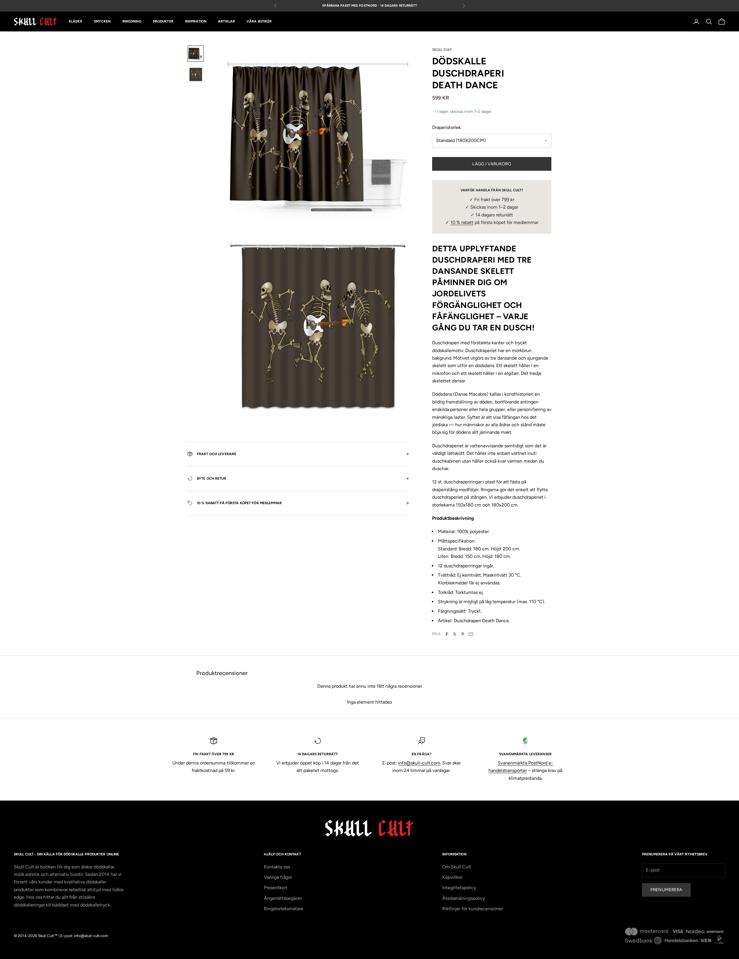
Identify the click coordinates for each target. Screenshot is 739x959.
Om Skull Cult (456, 867)
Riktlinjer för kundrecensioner (472, 908)
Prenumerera (666, 889)
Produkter (163, 22)
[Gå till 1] (196, 54)
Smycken (102, 22)
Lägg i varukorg (491, 164)
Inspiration (195, 22)
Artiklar (226, 22)
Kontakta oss (277, 867)
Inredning (131, 22)
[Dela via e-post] (471, 634)
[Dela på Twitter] (454, 634)
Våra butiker (259, 22)
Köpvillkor (452, 877)
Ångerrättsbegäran (283, 898)
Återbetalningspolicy (463, 898)
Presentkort (276, 887)
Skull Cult (442, 50)
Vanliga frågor (278, 877)
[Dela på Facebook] (446, 634)
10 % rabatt (461, 222)
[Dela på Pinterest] (462, 634)
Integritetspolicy (459, 887)
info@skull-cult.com (419, 763)
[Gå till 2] (196, 74)
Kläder (75, 22)
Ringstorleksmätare (283, 908)
